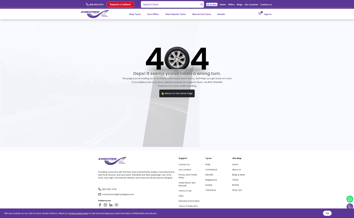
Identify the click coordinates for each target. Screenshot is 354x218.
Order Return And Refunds (187, 184)
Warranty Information (189, 201)
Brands (221, 14)
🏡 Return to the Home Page (177, 93)
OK (327, 213)
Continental (211, 169)
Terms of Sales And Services (188, 207)
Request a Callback (120, 4)
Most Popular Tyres (176, 14)
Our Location (251, 4)
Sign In (268, 14)
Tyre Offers (153, 14)
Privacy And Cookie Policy (188, 176)
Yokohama (210, 190)
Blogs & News (238, 174)
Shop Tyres (134, 14)
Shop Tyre (237, 190)
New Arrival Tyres (201, 14)
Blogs (239, 4)
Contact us (266, 4)
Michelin (209, 174)
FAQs (181, 195)
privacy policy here (78, 213)
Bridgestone (211, 179)
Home (223, 4)
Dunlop (208, 185)
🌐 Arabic (212, 4)
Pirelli (207, 164)
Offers (231, 4)
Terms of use (185, 190)
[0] (259, 13)
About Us (236, 169)
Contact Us (184, 164)
